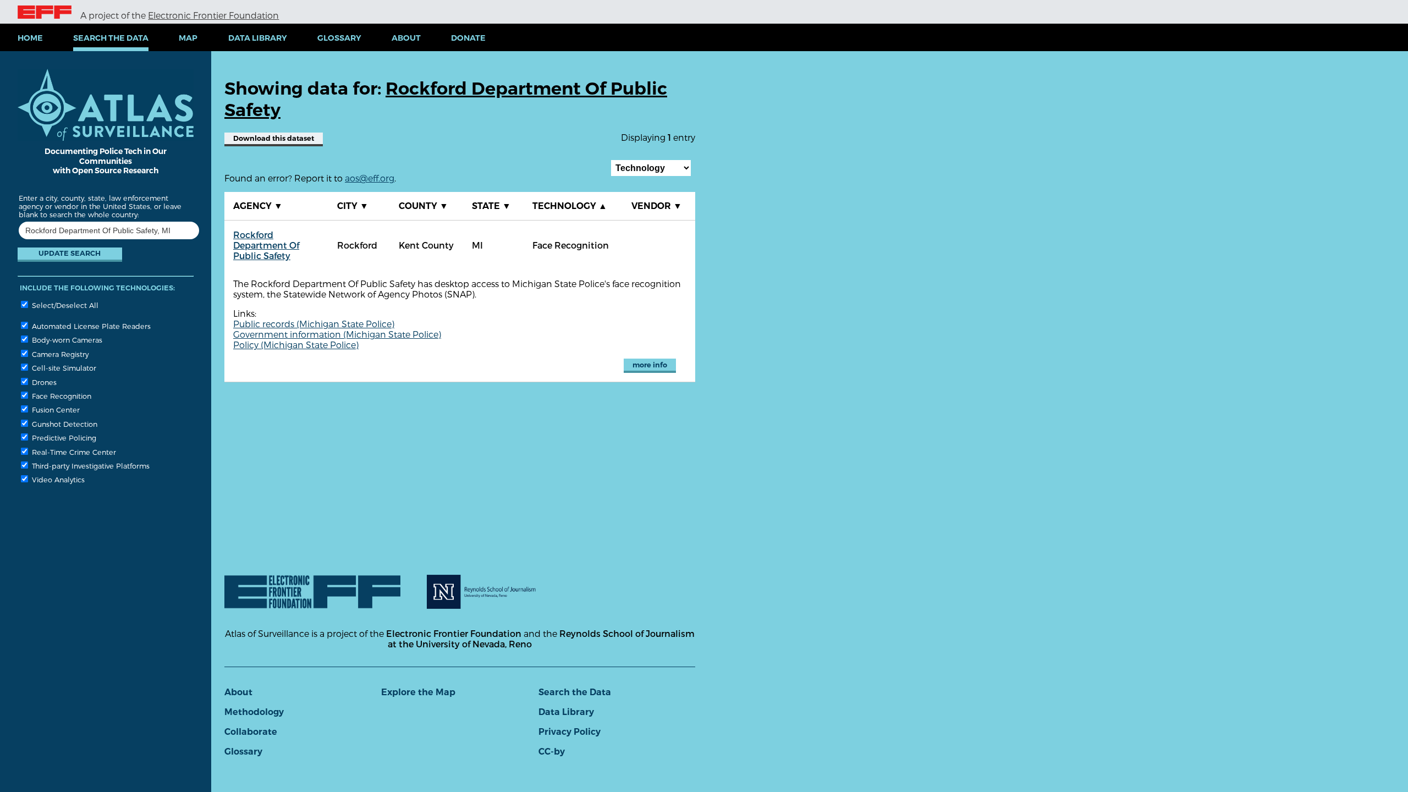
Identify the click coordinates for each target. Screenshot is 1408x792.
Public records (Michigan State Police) (313, 323)
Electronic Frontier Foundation (213, 15)
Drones (43, 382)
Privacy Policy (569, 732)
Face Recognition (60, 396)
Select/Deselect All (64, 305)
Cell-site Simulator (63, 368)
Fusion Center (55, 409)
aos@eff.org (369, 178)
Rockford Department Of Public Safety (266, 245)
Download (273, 138)
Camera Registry (59, 354)
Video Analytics (57, 479)
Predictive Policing (63, 437)
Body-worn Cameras (66, 340)
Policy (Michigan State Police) (296, 344)
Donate (468, 38)
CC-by (551, 751)
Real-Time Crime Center (73, 452)
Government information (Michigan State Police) (337, 334)
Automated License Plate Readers (90, 326)
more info (649, 365)
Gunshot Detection (63, 424)
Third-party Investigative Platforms (90, 465)
